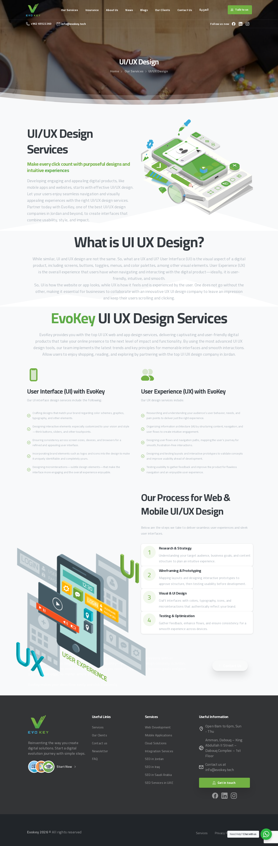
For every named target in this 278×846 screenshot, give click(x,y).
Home (114, 71)
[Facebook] (233, 24)
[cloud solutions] (48, 767)
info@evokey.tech (73, 23)
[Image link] (38, 724)
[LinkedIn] (240, 24)
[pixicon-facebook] (215, 795)
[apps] (41, 767)
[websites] (34, 767)
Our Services (134, 71)
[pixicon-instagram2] (234, 795)
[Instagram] (247, 24)
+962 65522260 (41, 23)
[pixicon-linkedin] (224, 795)
